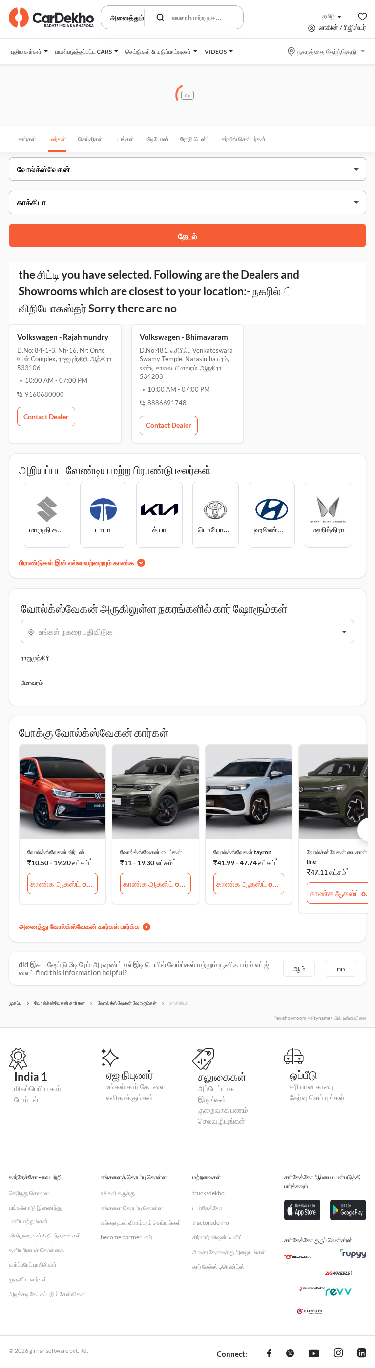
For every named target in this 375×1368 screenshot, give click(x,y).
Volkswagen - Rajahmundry (62, 336)
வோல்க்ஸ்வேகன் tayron (242, 852)
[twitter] (290, 1354)
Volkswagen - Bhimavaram (184, 336)
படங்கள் (124, 139)
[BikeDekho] (297, 1257)
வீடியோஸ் (157, 139)
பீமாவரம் (32, 682)
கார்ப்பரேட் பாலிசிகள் (33, 1264)
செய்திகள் (90, 139)
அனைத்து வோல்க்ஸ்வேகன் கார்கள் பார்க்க (79, 926)
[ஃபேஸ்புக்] (269, 1354)
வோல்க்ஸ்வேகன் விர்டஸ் (55, 852)
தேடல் (187, 236)
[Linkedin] (361, 1354)
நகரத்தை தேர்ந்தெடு (326, 51)
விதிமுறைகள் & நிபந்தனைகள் (45, 1235)
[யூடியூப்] (314, 1354)
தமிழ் (328, 16)
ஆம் (299, 968)
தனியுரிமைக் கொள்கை (36, 1250)
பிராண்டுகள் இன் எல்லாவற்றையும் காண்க (76, 562)
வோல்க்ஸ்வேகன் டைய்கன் (151, 852)
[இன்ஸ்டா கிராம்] (338, 1354)
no (341, 968)
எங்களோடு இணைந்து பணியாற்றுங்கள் (35, 1214)
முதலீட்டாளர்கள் (28, 1279)
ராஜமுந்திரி (35, 658)
